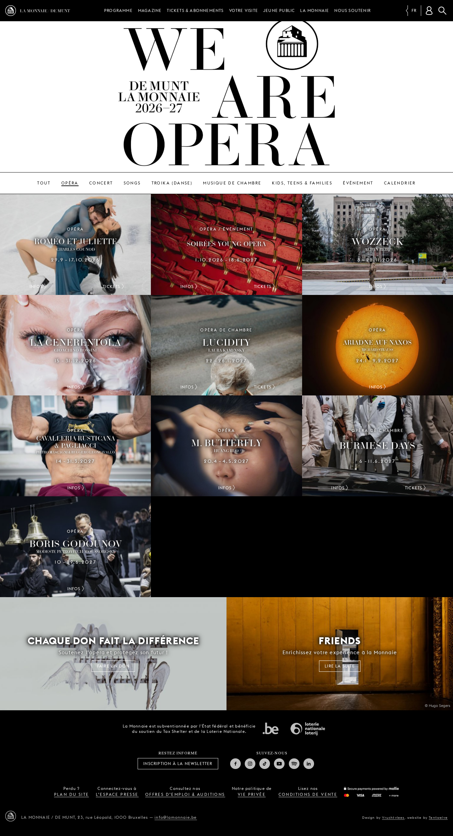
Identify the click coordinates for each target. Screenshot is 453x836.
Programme (118, 10)
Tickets (111, 286)
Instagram (250, 763)
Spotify (294, 763)
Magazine (150, 10)
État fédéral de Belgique (271, 728)
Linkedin (308, 763)
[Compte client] (429, 10)
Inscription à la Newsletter (177, 763)
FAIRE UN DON (113, 665)
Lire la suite (340, 665)
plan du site (71, 794)
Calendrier (400, 182)
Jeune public (279, 10)
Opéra (70, 182)
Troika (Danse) (172, 182)
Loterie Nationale (308, 728)
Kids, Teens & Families (302, 182)
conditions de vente (308, 794)
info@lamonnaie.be (176, 817)
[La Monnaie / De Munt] (10, 816)
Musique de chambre (232, 182)
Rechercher (442, 10)
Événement (358, 182)
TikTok (264, 763)
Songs (132, 182)
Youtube (279, 763)
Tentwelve (438, 817)
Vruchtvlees (393, 817)
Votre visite (243, 10)
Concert (101, 182)
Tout (44, 182)
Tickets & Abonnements (195, 10)
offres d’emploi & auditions (185, 794)
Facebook (235, 763)
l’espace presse (117, 794)
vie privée (252, 794)
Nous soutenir (352, 10)
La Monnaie (314, 10)
